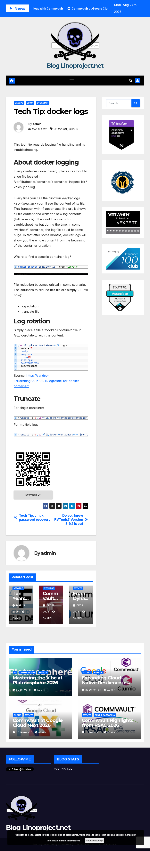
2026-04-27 (93, 689)
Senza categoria (105, 715)
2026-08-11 (24, 689)
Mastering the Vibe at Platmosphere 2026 (37, 680)
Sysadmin (42, 103)
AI (15, 672)
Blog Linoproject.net (75, 65)
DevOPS (19, 103)
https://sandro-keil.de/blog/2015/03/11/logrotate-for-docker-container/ (47, 381)
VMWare (18, 588)
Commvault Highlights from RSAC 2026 (107, 722)
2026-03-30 (93, 732)
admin (37, 124)
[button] (130, 81)
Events (78, 588)
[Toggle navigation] (72, 80)
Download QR (33, 494)
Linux (30, 103)
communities (27, 672)
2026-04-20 (24, 732)
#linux (73, 129)
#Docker (60, 129)
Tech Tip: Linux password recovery (34, 518)
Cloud (86, 672)
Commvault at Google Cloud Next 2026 (38, 722)
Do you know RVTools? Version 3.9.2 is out (68, 519)
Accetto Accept (94, 840)
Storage (49, 588)
